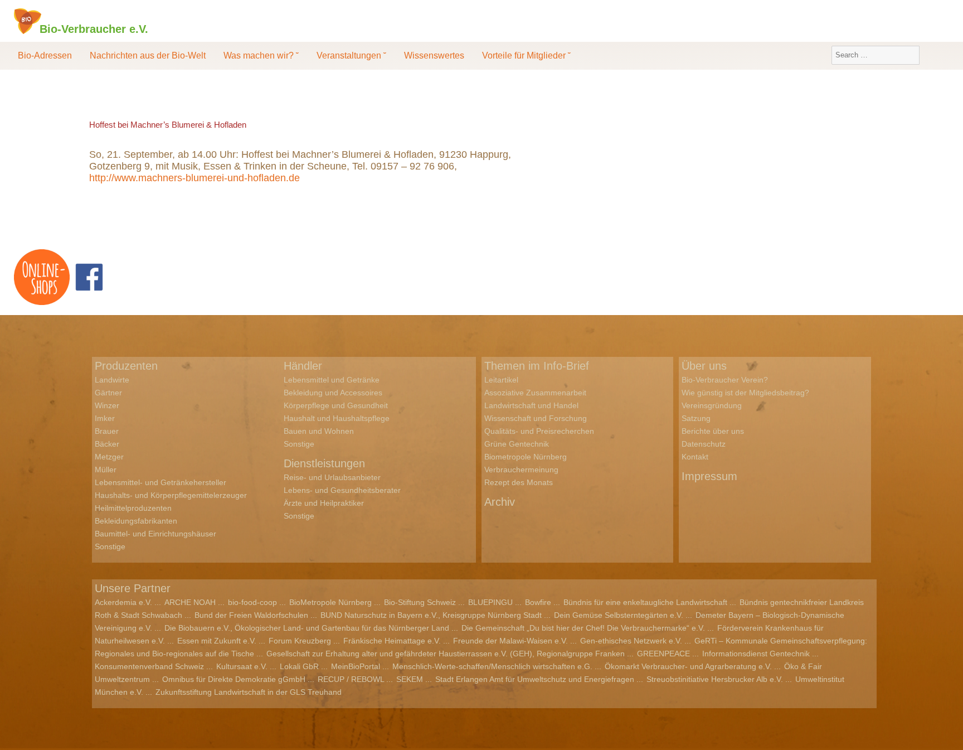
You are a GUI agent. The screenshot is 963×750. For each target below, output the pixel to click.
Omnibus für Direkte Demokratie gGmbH (233, 679)
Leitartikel (501, 379)
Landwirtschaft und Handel (531, 405)
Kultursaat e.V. (242, 666)
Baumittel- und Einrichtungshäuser (155, 533)
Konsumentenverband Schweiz (149, 666)
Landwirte (112, 379)
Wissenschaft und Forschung (535, 418)
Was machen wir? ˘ (261, 55)
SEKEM (409, 679)
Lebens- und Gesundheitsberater (342, 490)
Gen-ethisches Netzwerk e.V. (631, 640)
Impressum (709, 476)
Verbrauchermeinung (521, 469)
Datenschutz (704, 443)
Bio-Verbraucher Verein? (725, 379)
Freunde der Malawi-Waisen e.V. (510, 640)
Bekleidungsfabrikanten (136, 520)
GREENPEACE (663, 653)
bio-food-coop (252, 602)
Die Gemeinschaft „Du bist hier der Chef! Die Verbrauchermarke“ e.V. (583, 627)
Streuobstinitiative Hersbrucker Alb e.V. (714, 679)
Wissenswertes (434, 55)
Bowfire (538, 602)
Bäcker (107, 443)
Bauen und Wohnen (319, 431)
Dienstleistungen (324, 463)
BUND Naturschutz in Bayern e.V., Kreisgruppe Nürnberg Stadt (431, 615)
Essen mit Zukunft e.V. (216, 640)
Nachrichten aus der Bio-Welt (148, 55)
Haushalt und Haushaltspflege (337, 418)
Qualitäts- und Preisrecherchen (539, 431)
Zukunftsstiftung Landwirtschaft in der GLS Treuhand (248, 692)
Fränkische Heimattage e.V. (392, 640)
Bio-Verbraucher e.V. (94, 28)
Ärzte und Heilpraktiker (324, 503)
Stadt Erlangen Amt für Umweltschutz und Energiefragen (534, 679)
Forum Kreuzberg (300, 640)
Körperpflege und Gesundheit (336, 405)
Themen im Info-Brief (536, 366)
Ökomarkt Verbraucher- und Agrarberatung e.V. (688, 666)
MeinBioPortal (355, 666)
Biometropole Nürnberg (525, 456)
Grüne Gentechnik (516, 443)
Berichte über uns (713, 431)
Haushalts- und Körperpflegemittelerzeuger (171, 495)
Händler (303, 366)
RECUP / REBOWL (351, 679)
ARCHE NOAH (190, 602)
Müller (105, 469)
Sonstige (110, 546)
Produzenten (126, 366)
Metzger (109, 456)
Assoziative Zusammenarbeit (535, 392)
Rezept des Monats (518, 482)
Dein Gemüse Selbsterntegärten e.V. (618, 615)
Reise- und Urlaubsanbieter (332, 477)
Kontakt (695, 456)
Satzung (696, 418)
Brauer (107, 431)
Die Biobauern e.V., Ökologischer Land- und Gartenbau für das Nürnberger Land (306, 627)
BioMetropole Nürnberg (330, 602)
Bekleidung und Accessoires (333, 392)
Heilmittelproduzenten (133, 508)
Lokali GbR (299, 666)
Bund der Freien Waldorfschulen (251, 615)
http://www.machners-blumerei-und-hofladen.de (194, 177)
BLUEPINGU (490, 602)
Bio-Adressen (45, 55)
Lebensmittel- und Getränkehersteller (160, 482)
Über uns (704, 366)
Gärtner (108, 392)
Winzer (107, 405)
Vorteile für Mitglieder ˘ (526, 55)
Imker (105, 418)
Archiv (499, 502)
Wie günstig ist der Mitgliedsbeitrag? (745, 392)
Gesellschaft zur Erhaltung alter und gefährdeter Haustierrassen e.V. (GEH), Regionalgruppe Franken (445, 653)
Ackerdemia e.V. (123, 602)
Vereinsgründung (712, 405)
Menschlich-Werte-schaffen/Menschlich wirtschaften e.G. (492, 666)
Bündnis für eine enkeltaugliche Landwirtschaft (645, 602)
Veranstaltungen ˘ (351, 55)
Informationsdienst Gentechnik (756, 653)
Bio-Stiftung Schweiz (420, 602)
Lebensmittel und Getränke (332, 379)
